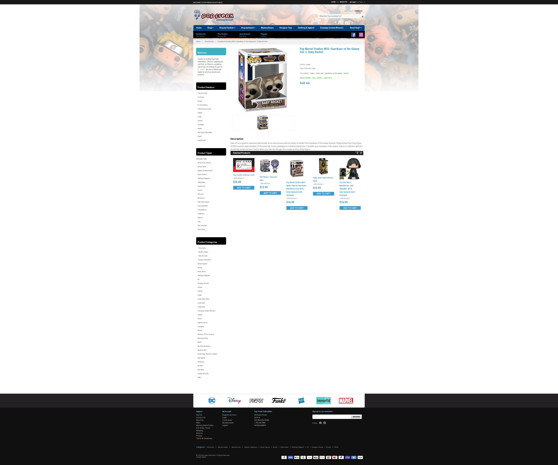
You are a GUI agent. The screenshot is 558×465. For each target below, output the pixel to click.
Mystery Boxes (267, 28)
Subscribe (356, 417)
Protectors (201, 214)
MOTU (200, 342)
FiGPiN (200, 113)
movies (319, 78)
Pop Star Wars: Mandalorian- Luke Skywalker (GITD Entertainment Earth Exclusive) (347, 188)
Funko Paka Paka (203, 299)
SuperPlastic (202, 140)
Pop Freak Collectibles (205, 132)
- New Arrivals (209, 41)
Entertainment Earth (204, 109)
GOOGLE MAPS (260, 425)
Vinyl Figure (201, 229)
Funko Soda (201, 307)
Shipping (199, 431)
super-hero (328, 78)
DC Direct (201, 97)
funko (312, 73)
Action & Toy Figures (204, 163)
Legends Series (203, 323)
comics (306, 73)
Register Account (229, 415)
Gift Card (200, 194)
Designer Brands (203, 283)
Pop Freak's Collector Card (243, 175)
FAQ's (198, 423)
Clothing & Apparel (306, 28)
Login (224, 417)
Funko (200, 117)
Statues (200, 218)
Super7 (200, 136)
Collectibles (201, 182)
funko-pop (320, 73)
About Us (199, 420)
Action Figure (202, 167)
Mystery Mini (202, 350)
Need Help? (355, 28)
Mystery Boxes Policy (204, 425)
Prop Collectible (203, 206)
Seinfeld (200, 366)
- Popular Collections (204, 260)
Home (199, 28)
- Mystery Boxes (203, 252)
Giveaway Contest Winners (331, 28)
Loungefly (201, 125)
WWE (199, 378)
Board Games (202, 174)
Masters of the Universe (206, 334)
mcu (314, 78)
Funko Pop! (201, 303)
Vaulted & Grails (203, 374)
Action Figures (202, 264)
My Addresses (228, 423)
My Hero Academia (204, 346)
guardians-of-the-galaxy (333, 73)
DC (199, 279)
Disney (200, 101)
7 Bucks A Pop (202, 93)
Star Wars (201, 370)
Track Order (227, 420)
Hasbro (200, 121)
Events (200, 190)
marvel (346, 73)
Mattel (200, 129)
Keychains (201, 198)
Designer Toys (285, 28)
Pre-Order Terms (203, 428)
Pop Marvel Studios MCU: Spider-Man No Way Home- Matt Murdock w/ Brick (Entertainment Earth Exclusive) (296, 188)
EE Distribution (203, 105)
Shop (209, 28)
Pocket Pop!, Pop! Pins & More (207, 354)
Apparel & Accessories (205, 171)
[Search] (362, 16)
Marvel (200, 330)
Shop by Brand (247, 28)
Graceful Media (201, 457)
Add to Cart (244, 188)
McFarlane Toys (203, 338)
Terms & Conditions (204, 438)
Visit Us (199, 415)
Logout (225, 425)
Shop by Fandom (226, 28)
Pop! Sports (201, 358)
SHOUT (202, 69)
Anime (200, 268)
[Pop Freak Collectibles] (214, 15)
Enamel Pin (201, 186)
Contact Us (358, 11)
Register (343, 2)
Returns (199, 433)
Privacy (199, 436)
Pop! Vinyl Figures (204, 202)
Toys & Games (202, 225)
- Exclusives (202, 248)
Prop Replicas (202, 210)
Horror (200, 319)
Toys (199, 222)
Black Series (202, 272)
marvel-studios (305, 78)
